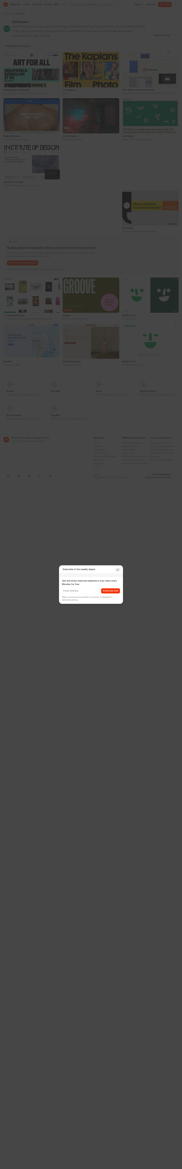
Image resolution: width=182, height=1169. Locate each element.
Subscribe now (110, 591)
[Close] (118, 570)
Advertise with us (70, 600)
